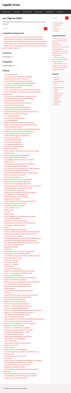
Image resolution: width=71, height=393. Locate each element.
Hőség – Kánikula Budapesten (12, 218)
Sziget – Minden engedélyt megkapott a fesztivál (17, 343)
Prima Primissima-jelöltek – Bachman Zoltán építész (18, 330)
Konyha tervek (38, 11)
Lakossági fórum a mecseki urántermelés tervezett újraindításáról (22, 255)
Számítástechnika (58, 93)
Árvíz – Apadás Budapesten (11, 116)
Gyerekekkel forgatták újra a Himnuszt (14, 205)
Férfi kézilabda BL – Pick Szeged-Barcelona (16, 194)
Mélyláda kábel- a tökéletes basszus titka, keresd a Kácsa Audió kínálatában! (25, 41)
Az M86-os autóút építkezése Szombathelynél (16, 135)
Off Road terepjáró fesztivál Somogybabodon (16, 303)
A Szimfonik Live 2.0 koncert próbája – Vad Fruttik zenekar (20, 96)
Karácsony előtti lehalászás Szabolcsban (15, 229)
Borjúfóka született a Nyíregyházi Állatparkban (17, 155)
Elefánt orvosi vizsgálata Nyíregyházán (15, 175)
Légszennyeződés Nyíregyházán (13, 258)
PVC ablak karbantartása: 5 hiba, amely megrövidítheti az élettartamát (23, 37)
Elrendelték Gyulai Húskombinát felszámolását (17, 181)
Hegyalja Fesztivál (9, 214)
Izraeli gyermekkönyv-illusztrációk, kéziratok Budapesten (19, 223)
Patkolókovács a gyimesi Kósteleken (14, 325)
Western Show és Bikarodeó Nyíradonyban (16, 378)
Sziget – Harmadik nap (10, 340)
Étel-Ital (56, 83)
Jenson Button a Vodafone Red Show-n (15, 225)
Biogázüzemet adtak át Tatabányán (14, 146)
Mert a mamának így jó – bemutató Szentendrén (17, 284)
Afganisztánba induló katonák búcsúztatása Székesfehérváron (21, 111)
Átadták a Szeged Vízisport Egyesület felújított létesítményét (20, 124)
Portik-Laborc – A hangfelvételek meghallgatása (17, 327)
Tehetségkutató (58, 102)
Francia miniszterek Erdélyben (12, 199)
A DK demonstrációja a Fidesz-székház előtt (16, 79)
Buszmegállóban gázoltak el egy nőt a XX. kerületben (19, 159)
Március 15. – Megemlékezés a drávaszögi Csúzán (18, 273)
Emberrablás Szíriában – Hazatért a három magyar (18, 188)
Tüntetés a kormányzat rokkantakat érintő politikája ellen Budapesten (23, 360)
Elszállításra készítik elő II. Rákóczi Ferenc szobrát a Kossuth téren (22, 186)
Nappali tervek (49, 11)
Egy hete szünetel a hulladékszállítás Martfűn (16, 170)
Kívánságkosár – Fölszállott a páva (13, 244)
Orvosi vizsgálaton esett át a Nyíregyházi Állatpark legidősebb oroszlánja (24, 319)
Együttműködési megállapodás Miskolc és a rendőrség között (21, 172)
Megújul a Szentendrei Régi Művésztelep (15, 279)
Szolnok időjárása (9, 347)
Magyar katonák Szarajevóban (12, 268)
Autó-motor (56, 77)
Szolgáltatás (57, 98)
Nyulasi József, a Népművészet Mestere (15, 301)
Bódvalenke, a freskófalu (11, 148)
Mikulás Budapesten (9, 288)
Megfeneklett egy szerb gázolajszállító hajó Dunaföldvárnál (20, 277)
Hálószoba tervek (27, 11)
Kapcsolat (6, 227)
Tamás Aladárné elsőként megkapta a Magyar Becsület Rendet (21, 351)
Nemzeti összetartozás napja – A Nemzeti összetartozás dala (21, 295)
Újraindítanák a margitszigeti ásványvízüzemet (17, 364)
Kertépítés (56, 89)
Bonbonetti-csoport (9, 153)
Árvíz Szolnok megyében (11, 120)
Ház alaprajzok (57, 25)
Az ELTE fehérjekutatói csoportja (13, 127)
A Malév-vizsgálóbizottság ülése (13, 87)
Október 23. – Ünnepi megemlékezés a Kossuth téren (19, 312)
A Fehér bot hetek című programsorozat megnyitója (18, 81)
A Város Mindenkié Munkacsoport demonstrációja (17, 103)
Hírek (55, 85)
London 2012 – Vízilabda (11, 264)
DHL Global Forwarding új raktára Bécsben (16, 166)
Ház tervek (17, 11)
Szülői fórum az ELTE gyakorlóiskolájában (15, 349)
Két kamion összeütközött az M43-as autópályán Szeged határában (22, 238)
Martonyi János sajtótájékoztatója (13, 275)
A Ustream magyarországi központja (14, 100)
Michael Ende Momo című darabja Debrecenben (17, 286)
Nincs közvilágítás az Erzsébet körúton (14, 299)
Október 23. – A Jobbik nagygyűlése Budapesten (17, 306)
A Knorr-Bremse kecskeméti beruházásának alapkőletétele (20, 83)
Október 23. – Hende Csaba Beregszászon (16, 308)
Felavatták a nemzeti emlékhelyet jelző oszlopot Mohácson (20, 192)
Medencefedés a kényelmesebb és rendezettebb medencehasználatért (23, 39)
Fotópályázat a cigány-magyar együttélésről (16, 196)
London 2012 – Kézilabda (11, 262)
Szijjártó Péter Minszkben (11, 345)
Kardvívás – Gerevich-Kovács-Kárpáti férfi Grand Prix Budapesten (22, 231)
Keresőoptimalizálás (59, 87)
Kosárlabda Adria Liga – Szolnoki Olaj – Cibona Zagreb (19, 251)
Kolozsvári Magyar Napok (11, 247)
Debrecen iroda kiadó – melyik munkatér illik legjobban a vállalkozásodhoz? (25, 43)
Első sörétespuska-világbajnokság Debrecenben (17, 183)
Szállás (55, 91)
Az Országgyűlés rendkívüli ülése (13, 144)
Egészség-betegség (59, 81)
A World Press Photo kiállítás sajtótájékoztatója (17, 109)
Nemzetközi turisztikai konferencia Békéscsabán (17, 297)
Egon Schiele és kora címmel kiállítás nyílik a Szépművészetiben (22, 168)
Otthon (55, 27)
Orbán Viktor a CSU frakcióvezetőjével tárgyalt (17, 314)
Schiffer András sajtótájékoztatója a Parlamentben (18, 336)
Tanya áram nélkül (9, 354)
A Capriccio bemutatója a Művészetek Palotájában (18, 76)
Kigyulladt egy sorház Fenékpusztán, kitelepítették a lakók (20, 240)
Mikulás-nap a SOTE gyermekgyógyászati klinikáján (18, 290)
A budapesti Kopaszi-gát (10, 74)
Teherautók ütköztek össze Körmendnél (15, 356)
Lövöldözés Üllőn (9, 266)
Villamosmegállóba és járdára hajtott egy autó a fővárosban (20, 373)
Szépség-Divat (57, 95)
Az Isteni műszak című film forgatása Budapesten (17, 133)
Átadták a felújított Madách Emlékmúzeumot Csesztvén (19, 122)
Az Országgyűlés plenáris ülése (12, 140)
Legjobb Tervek (11, 4)
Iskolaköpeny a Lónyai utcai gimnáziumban (16, 220)
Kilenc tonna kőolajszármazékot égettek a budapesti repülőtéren (21, 242)
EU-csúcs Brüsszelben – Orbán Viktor (14, 190)
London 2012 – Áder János (11, 260)
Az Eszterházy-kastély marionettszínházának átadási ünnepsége (22, 129)
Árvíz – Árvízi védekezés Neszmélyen (14, 118)
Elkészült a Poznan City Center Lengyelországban (18, 179)
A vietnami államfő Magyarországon (14, 105)
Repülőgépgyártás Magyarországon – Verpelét (17, 332)
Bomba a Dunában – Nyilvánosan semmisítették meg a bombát (21, 151)
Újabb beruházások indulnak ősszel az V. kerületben (18, 362)
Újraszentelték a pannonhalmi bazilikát (14, 367)
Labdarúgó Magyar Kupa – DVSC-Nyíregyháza (17, 253)
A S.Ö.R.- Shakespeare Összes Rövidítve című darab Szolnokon (22, 89)
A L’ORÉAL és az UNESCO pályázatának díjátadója (18, 85)
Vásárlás (56, 104)
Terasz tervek (60, 11)
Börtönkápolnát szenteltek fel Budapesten (15, 157)
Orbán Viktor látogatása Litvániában (14, 316)
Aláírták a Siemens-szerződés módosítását (16, 113)
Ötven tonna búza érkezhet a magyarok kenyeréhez (18, 321)
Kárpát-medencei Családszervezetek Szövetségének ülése (20, 234)
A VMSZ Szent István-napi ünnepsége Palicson (17, 107)
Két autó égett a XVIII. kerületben (13, 236)
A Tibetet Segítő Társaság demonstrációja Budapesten (19, 98)
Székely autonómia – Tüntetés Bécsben (15, 338)
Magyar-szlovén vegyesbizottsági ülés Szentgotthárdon (19, 271)
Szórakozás (57, 100)
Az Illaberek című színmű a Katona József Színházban (19, 131)
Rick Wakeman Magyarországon (13, 334)
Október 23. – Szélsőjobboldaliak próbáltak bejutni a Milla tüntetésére (23, 310)
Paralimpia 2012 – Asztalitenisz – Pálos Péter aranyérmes (20, 323)
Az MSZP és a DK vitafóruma (12, 138)
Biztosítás (56, 79)
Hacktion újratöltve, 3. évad (11, 207)
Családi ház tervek (6, 11)
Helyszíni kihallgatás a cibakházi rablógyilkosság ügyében (20, 216)
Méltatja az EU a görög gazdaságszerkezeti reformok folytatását (21, 282)
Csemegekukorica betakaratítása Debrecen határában (19, 164)
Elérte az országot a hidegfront (12, 177)
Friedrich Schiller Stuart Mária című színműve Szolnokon (19, 201)
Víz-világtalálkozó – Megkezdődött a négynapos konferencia (20, 375)
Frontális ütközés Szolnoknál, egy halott (15, 203)
